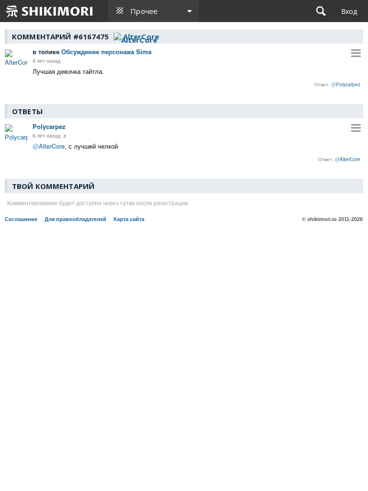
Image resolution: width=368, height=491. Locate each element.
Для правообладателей (75, 219)
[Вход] (349, 11)
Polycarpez (49, 126)
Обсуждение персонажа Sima (92, 51)
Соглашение (21, 219)
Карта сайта (129, 219)
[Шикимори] (50, 11)
